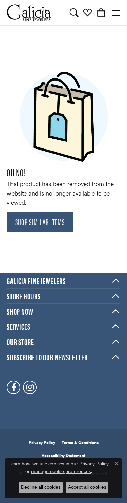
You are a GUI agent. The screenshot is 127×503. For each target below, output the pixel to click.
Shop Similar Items (40, 221)
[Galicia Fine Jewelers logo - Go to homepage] (28, 12)
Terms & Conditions (80, 442)
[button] (74, 13)
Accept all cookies (87, 487)
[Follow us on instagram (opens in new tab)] (30, 387)
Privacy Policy (42, 442)
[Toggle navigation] (116, 12)
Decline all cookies (41, 487)
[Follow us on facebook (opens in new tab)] (13, 387)
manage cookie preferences (61, 471)
